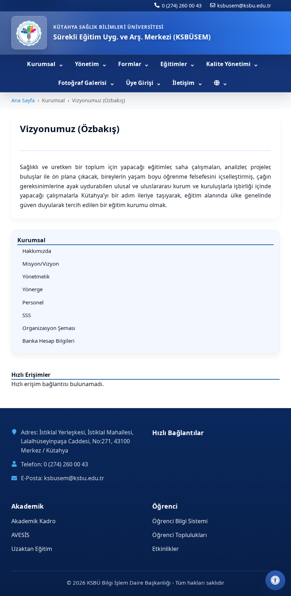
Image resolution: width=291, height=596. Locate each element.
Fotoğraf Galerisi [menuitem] (83, 83)
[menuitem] (220, 83)
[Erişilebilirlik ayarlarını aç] (275, 580)
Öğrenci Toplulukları (179, 535)
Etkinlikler (165, 549)
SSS (26, 315)
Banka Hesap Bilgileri (48, 340)
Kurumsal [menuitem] (42, 64)
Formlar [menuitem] (130, 64)
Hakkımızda (36, 250)
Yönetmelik (36, 276)
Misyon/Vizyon (40, 263)
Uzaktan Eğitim (31, 549)
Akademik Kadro (33, 521)
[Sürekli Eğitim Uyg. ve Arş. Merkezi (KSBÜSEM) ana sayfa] (29, 32)
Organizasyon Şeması (48, 327)
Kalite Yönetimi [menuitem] (229, 64)
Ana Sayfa (23, 100)
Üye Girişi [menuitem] (140, 83)
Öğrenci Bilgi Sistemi (180, 521)
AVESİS (20, 535)
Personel (33, 302)
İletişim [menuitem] (184, 83)
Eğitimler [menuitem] (174, 64)
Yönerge (32, 289)
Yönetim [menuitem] (87, 64)
